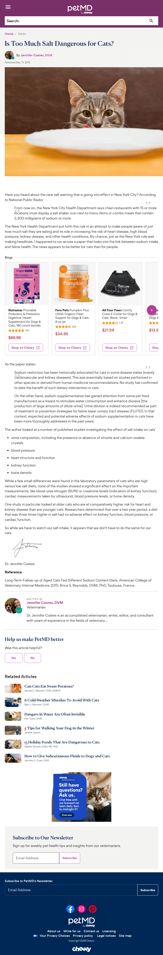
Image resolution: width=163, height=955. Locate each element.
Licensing (109, 931)
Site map (125, 936)
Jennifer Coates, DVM (36, 55)
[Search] (151, 20)
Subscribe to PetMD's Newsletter (29, 881)
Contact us (91, 931)
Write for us (72, 931)
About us (53, 931)
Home (9, 34)
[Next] (152, 310)
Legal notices (106, 936)
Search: (13, 20)
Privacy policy (83, 936)
